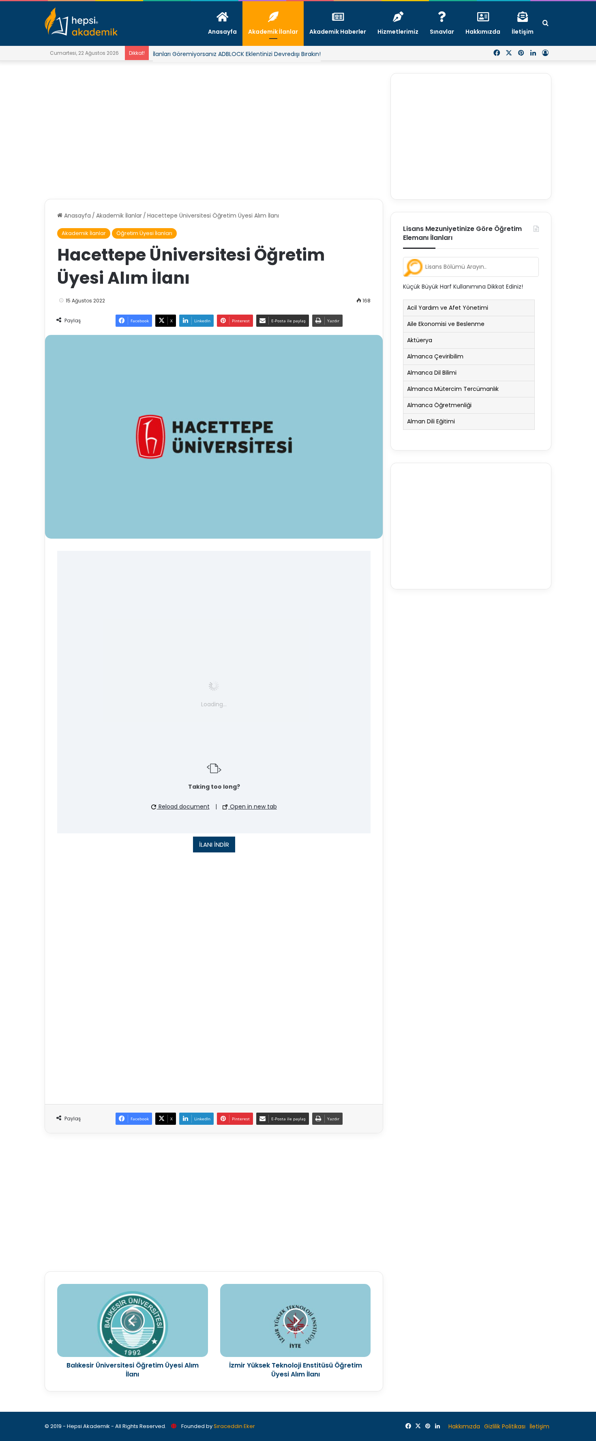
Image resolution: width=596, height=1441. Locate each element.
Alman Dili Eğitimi (431, 421)
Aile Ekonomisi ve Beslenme (446, 324)
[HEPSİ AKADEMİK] (81, 21)
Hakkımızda (464, 1426)
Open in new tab (252, 806)
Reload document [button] (183, 806)
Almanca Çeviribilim (435, 356)
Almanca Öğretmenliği (439, 405)
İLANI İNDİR (214, 844)
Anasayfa (76, 215)
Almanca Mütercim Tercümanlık (453, 389)
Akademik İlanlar (119, 215)
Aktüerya (419, 340)
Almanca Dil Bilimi (432, 373)
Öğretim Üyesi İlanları (144, 233)
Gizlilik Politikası (504, 1426)
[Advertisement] (214, 130)
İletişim (539, 1426)
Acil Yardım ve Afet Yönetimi (447, 308)
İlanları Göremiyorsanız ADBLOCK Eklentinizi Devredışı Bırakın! (237, 54)
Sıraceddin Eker (234, 1426)
